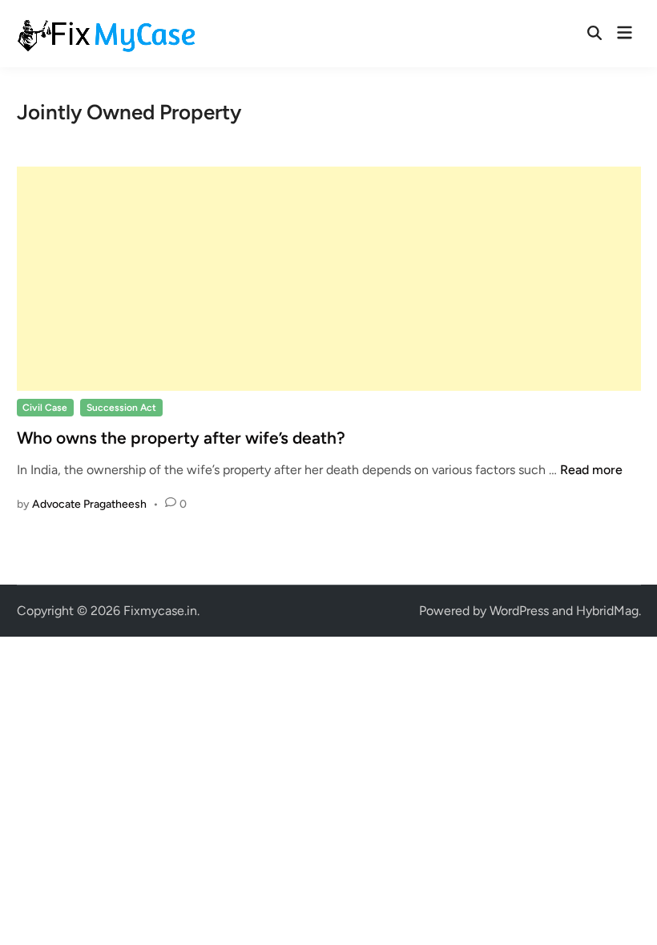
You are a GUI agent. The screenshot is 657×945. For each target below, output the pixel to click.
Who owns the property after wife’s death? (181, 438)
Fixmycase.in (160, 610)
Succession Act (121, 407)
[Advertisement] (329, 279)
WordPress (519, 610)
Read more (591, 469)
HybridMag (607, 610)
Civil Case (44, 407)
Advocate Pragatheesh (89, 504)
